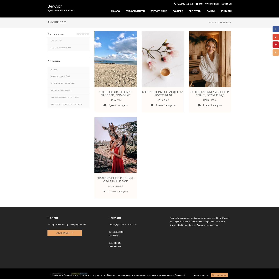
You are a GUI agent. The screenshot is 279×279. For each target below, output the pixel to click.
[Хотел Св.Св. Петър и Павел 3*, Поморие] (115, 59)
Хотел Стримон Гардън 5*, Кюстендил (163, 93)
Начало (115, 11)
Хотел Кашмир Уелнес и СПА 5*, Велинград (210, 93)
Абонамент (64, 233)
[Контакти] (276, 52)
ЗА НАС (211, 11)
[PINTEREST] (276, 44)
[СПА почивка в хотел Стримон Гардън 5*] (163, 59)
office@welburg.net (208, 4)
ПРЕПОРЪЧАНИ (158, 11)
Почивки (178, 11)
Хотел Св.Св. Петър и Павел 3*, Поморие (116, 93)
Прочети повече (200, 275)
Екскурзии (195, 11)
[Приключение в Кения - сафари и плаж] (115, 145)
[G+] (276, 37)
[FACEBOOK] (276, 29)
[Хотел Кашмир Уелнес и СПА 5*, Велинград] (210, 59)
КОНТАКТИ (226, 11)
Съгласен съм (219, 275)
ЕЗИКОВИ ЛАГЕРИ (135, 11)
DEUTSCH (227, 4)
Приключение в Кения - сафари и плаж (115, 180)
